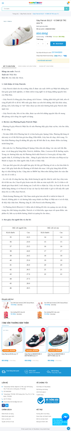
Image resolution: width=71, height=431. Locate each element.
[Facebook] (3, 405)
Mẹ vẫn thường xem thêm (15, 323)
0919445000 (57, 52)
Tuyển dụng (39, 394)
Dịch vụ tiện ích (6, 419)
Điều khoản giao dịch (8, 416)
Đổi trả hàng (55, 371)
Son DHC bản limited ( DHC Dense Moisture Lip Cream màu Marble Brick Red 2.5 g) (35, 303)
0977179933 (7, 399)
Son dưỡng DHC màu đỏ (18, 312)
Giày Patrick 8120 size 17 (10, 354)
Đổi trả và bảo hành (42, 419)
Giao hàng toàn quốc (12, 371)
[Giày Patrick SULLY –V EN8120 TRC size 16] (18, 35)
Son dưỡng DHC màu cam (52, 312)
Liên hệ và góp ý (41, 392)
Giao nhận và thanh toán (43, 416)
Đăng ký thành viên (42, 421)
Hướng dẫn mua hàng (42, 413)
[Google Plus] (7, 405)
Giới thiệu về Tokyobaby (43, 386)
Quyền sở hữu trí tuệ (8, 421)
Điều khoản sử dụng (8, 413)
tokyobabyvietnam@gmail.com (13, 402)
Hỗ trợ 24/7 (32, 371)
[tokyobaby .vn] (35, 2)
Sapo (48, 429)
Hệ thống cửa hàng (42, 389)
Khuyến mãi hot (8, 299)
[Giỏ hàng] (68, 4)
